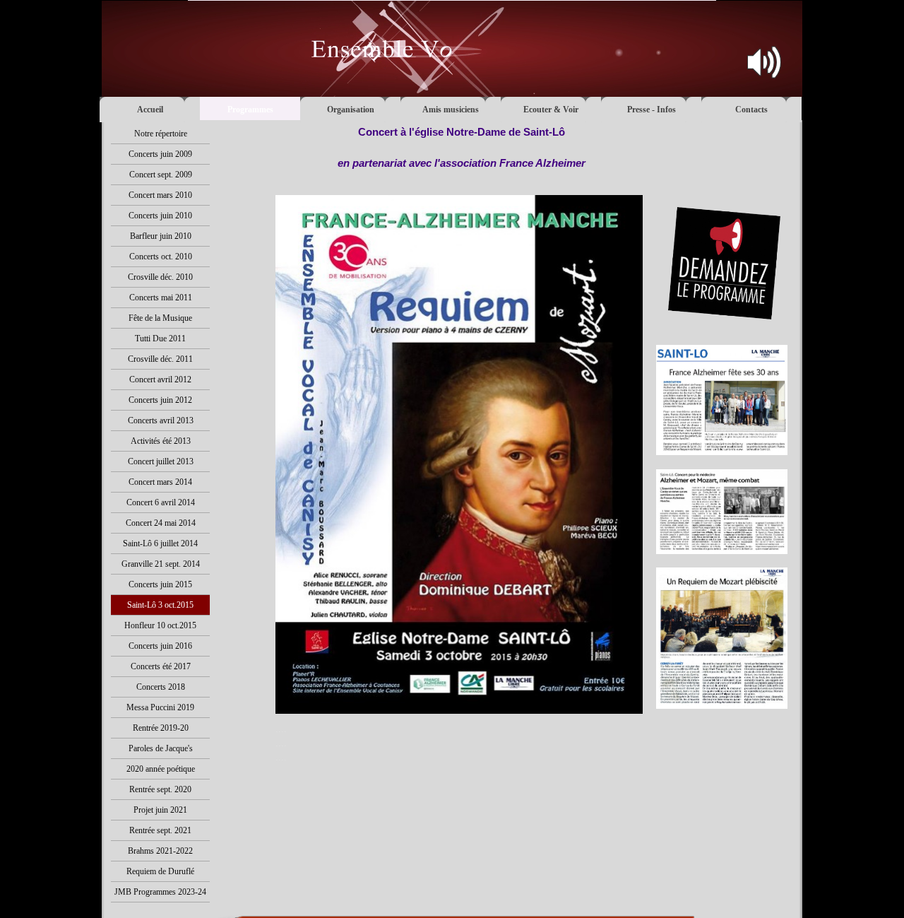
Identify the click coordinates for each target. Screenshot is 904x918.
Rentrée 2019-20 (161, 728)
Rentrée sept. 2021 (160, 830)
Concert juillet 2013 (161, 461)
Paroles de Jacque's (161, 748)
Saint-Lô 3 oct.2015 (160, 605)
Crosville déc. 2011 (160, 359)
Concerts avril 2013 (161, 420)
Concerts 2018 (160, 687)
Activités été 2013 (161, 441)
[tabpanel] (461, 155)
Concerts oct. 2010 (160, 256)
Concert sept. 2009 (160, 175)
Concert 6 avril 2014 (160, 502)
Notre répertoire (160, 134)
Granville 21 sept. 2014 (160, 564)
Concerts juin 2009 (160, 154)
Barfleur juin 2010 (160, 236)
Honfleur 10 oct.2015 (160, 625)
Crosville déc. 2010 (160, 277)
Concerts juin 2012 (160, 400)
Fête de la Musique (160, 318)
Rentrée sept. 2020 (160, 789)
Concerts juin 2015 (160, 584)
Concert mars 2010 (160, 195)
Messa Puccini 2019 (160, 707)
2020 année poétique (160, 769)
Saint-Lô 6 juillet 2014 (160, 543)
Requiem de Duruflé (160, 871)
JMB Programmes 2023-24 (160, 892)
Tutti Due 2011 (160, 338)
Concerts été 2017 (161, 666)
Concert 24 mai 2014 (161, 523)
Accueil (150, 109)
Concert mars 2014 (160, 482)
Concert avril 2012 (160, 379)
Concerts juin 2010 (160, 215)
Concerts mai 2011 (160, 297)
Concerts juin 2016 (160, 646)
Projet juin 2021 (160, 810)
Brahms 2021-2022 (160, 851)
